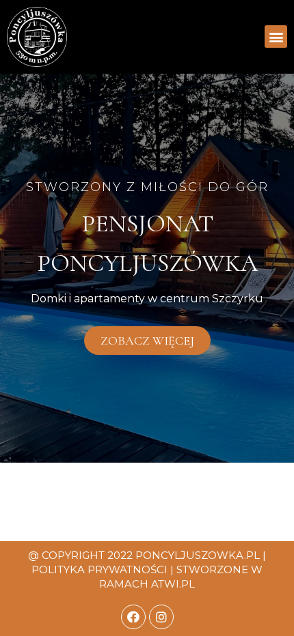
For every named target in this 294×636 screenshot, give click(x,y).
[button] (276, 36)
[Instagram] (161, 617)
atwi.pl (173, 583)
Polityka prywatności (99, 569)
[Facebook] (133, 617)
